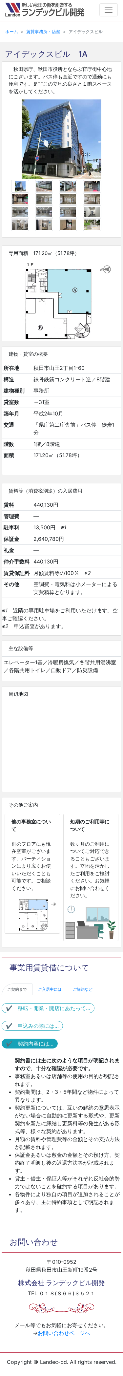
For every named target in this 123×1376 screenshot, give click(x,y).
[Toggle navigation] (108, 9)
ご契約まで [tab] (17, 989)
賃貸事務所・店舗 (43, 31)
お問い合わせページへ (64, 1333)
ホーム (11, 31)
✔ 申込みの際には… (32, 1026)
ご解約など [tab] (82, 989)
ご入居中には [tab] (50, 989)
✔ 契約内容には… (29, 1043)
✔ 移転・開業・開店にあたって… (48, 1008)
